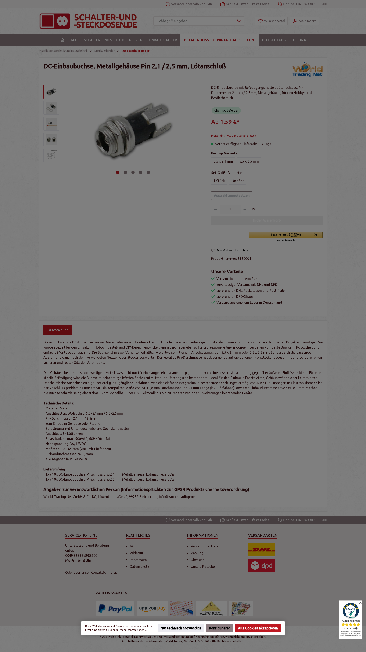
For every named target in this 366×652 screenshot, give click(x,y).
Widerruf (136, 553)
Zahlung (197, 553)
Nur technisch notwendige (181, 628)
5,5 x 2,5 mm (249, 161)
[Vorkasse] (182, 608)
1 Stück (219, 181)
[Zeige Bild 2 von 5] (125, 172)
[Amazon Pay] (152, 608)
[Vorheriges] (68, 130)
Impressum (138, 560)
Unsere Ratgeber (203, 566)
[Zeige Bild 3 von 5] (133, 172)
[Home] (62, 40)
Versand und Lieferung (208, 546)
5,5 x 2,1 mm (223, 161)
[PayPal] (115, 608)
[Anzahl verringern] (215, 209)
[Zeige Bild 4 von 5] (140, 172)
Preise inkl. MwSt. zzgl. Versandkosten (233, 135)
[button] (286, 237)
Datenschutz (139, 566)
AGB (133, 546)
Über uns (197, 560)
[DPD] (261, 565)
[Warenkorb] (324, 19)
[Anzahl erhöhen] (245, 209)
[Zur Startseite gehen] (92, 21)
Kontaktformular (103, 572)
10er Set (237, 181)
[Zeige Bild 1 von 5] (117, 172)
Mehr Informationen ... (133, 630)
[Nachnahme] (211, 608)
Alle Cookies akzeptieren (258, 628)
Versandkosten (174, 636)
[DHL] (261, 550)
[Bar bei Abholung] (241, 608)
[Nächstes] (197, 130)
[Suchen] (239, 21)
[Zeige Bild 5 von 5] (148, 172)
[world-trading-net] (307, 69)
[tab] (57, 330)
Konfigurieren (219, 628)
